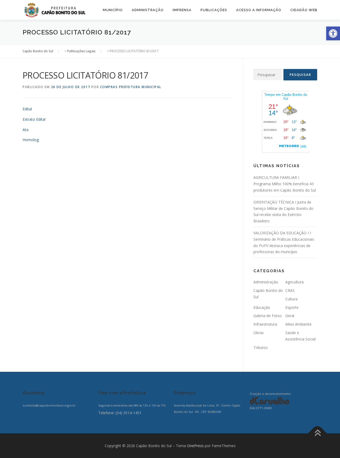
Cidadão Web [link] (303, 10)
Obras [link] (258, 332)
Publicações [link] (214, 10)
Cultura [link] (291, 298)
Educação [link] (261, 307)
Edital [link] (27, 108)
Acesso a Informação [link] (258, 10)
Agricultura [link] (294, 281)
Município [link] (113, 10)
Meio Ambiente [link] (298, 324)
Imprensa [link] (182, 10)
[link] (333, 33)
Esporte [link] (292, 307)
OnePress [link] (195, 445)
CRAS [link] (290, 290)
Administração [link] (148, 10)
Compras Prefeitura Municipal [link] (131, 87)
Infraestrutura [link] (265, 324)
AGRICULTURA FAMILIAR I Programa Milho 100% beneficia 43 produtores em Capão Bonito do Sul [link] (284, 184)
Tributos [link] (260, 347)
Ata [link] (25, 129)
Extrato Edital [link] (34, 119)
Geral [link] (289, 315)
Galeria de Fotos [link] (267, 315)
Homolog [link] (31, 139)
